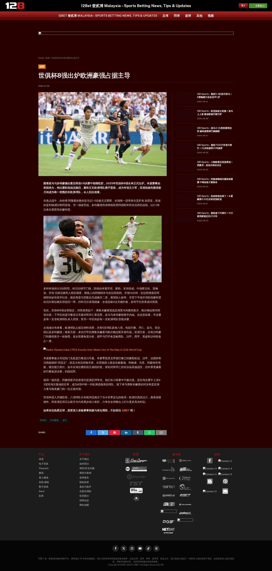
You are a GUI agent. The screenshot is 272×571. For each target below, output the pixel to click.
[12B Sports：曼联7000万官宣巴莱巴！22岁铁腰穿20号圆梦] (185, 149)
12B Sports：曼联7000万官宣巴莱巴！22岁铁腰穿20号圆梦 (214, 146)
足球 (165, 15)
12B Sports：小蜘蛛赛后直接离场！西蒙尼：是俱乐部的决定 (215, 163)
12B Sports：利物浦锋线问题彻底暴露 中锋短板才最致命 (215, 180)
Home (41, 58)
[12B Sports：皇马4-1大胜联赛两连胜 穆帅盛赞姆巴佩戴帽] (185, 132)
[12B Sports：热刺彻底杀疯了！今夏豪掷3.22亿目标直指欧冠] (185, 200)
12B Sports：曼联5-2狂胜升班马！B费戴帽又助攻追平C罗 (214, 95)
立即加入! (260, 5)
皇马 (65, 420)
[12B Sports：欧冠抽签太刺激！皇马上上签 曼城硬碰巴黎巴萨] (185, 115)
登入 (243, 5)
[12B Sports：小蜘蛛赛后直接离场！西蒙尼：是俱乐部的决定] (185, 166)
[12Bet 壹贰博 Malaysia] (15, 5)
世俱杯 (43, 420)
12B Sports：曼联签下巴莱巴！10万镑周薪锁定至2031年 (215, 214)
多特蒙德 (54, 420)
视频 (211, 15)
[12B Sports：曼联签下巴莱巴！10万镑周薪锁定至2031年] (185, 217)
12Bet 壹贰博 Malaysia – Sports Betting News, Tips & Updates (107, 15)
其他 (199, 15)
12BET (125, 410)
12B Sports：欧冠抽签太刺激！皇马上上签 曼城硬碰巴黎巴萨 (215, 112)
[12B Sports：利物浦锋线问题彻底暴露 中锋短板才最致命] (185, 183)
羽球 (177, 15)
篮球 (188, 15)
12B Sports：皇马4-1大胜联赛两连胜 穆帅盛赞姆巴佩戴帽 (214, 129)
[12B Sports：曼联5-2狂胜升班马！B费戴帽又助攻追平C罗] (185, 98)
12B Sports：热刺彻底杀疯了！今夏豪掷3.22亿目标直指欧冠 (215, 197)
